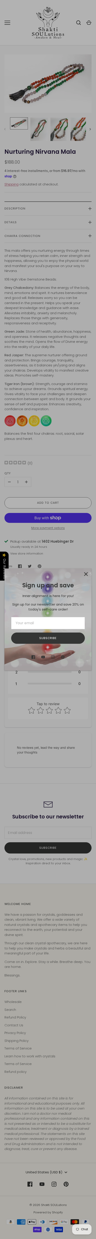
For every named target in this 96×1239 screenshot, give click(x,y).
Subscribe (48, 638)
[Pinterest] (63, 657)
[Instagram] (53, 657)
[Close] (86, 574)
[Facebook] (33, 657)
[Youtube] (43, 657)
